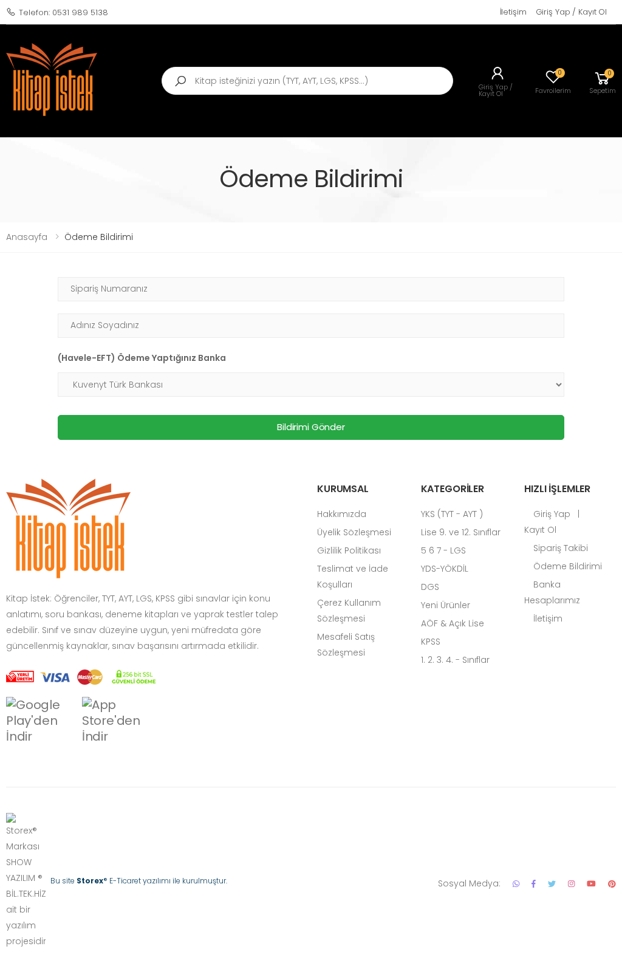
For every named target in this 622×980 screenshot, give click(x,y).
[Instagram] (571, 884)
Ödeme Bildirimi (566, 566)
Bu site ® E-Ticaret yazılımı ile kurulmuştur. (138, 880)
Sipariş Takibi (559, 548)
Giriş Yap (550, 514)
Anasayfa (26, 237)
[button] (602, 81)
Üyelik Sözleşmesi (354, 532)
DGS (430, 587)
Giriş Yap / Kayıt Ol (571, 12)
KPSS (430, 642)
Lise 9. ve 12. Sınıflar (461, 532)
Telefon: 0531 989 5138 (63, 12)
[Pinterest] (612, 884)
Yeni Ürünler (445, 605)
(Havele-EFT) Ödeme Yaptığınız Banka (142, 358)
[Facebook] (533, 884)
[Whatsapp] (516, 884)
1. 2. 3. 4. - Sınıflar (455, 660)
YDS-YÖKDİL (444, 569)
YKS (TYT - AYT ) (452, 514)
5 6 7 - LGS (443, 550)
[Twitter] (552, 884)
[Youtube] (591, 884)
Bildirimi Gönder (311, 426)
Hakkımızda (341, 514)
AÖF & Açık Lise (452, 623)
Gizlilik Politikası (349, 550)
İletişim (513, 12)
